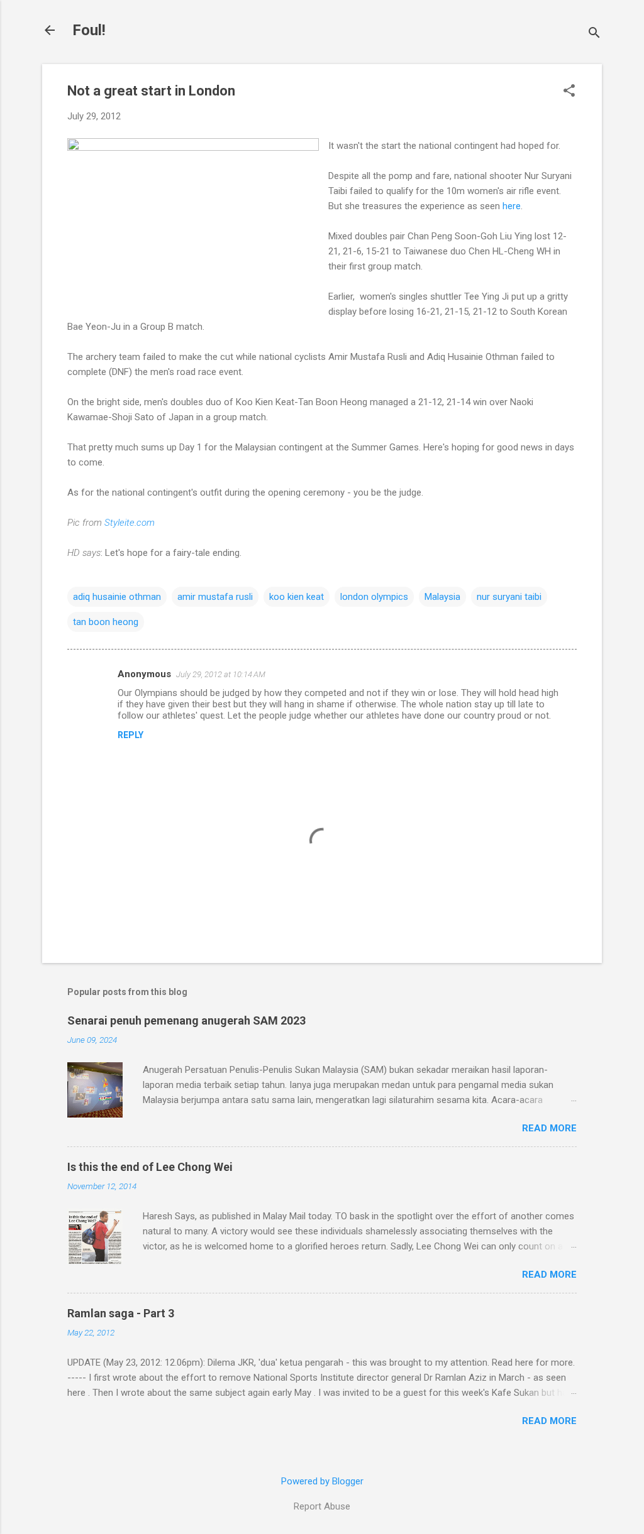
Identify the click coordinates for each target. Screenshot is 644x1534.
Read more (549, 1128)
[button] (569, 92)
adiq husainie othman (117, 596)
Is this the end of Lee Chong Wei (150, 1166)
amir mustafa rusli (215, 596)
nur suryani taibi (509, 596)
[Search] (594, 34)
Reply (130, 735)
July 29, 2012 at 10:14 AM (220, 674)
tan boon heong (105, 622)
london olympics (374, 596)
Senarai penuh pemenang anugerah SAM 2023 (186, 1020)
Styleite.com (129, 522)
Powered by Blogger (322, 1481)
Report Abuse (322, 1506)
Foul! (89, 30)
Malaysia (442, 596)
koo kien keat (296, 596)
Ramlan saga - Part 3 (120, 1313)
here (511, 206)
